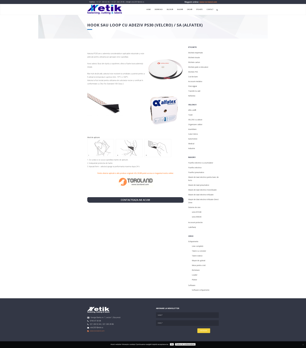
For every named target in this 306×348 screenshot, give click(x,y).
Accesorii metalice (195, 81)
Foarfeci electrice (195, 167)
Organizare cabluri (195, 124)
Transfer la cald (194, 91)
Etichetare (196, 270)
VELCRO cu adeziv (195, 119)
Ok (172, 344)
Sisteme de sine (194, 207)
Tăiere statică (197, 256)
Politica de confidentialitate (185, 344)
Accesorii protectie (195, 222)
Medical (191, 143)
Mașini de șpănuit (198, 260)
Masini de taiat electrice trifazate (200, 194)
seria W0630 (196, 217)
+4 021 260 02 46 (102, 2)
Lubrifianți (192, 227)
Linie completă (197, 246)
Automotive (192, 139)
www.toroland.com (208, 2)
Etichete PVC (193, 72)
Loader (194, 275)
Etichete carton (194, 62)
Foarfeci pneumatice (196, 172)
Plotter (194, 280)
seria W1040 (196, 212)
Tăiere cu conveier (199, 251)
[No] (303, 344)
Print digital (192, 86)
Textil (190, 115)
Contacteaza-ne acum (135, 199)
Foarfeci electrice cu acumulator (200, 163)
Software (191, 285)
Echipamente (193, 241)
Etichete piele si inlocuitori (198, 67)
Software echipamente (200, 290)
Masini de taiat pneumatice (198, 185)
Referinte (191, 96)
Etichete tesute (194, 57)
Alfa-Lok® (192, 110)
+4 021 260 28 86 (117, 2)
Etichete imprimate (195, 53)
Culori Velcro (193, 134)
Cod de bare (193, 76)
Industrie (191, 148)
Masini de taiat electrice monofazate (202, 190)
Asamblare (192, 129)
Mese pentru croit (199, 265)
